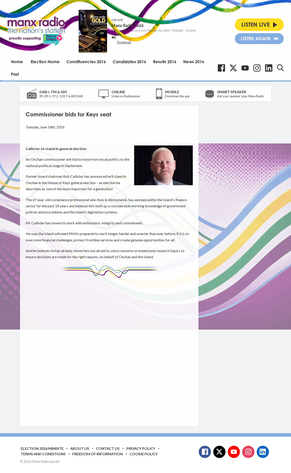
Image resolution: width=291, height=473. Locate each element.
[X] (233, 68)
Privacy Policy (140, 448)
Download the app (177, 96)
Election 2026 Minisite (42, 448)
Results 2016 (164, 61)
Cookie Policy (144, 454)
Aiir (57, 461)
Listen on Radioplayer (126, 96)
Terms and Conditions (43, 454)
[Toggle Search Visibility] (280, 67)
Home (17, 61)
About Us (79, 448)
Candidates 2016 (129, 61)
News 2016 (193, 61)
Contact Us (108, 448)
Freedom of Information (97, 454)
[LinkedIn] (268, 68)
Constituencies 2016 (86, 61)
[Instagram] (257, 68)
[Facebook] (221, 68)
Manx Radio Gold (127, 25)
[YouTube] (245, 68)
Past (15, 74)
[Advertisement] (111, 348)
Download (124, 42)
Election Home (45, 61)
